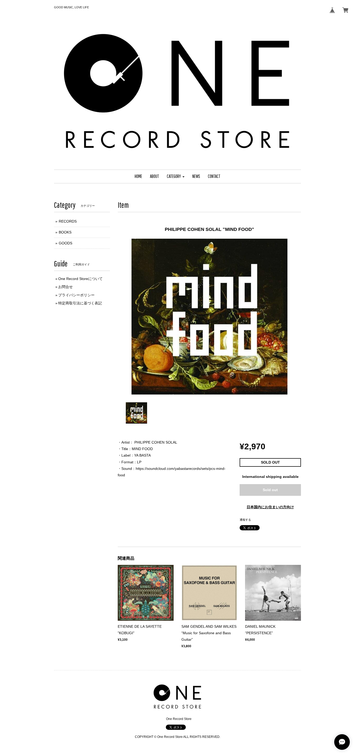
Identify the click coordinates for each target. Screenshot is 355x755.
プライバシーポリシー (76, 295)
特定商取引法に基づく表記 (80, 303)
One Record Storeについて (80, 279)
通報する (245, 519)
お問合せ (65, 287)
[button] (175, 176)
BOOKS (65, 232)
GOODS (65, 243)
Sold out (270, 490)
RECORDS (68, 221)
